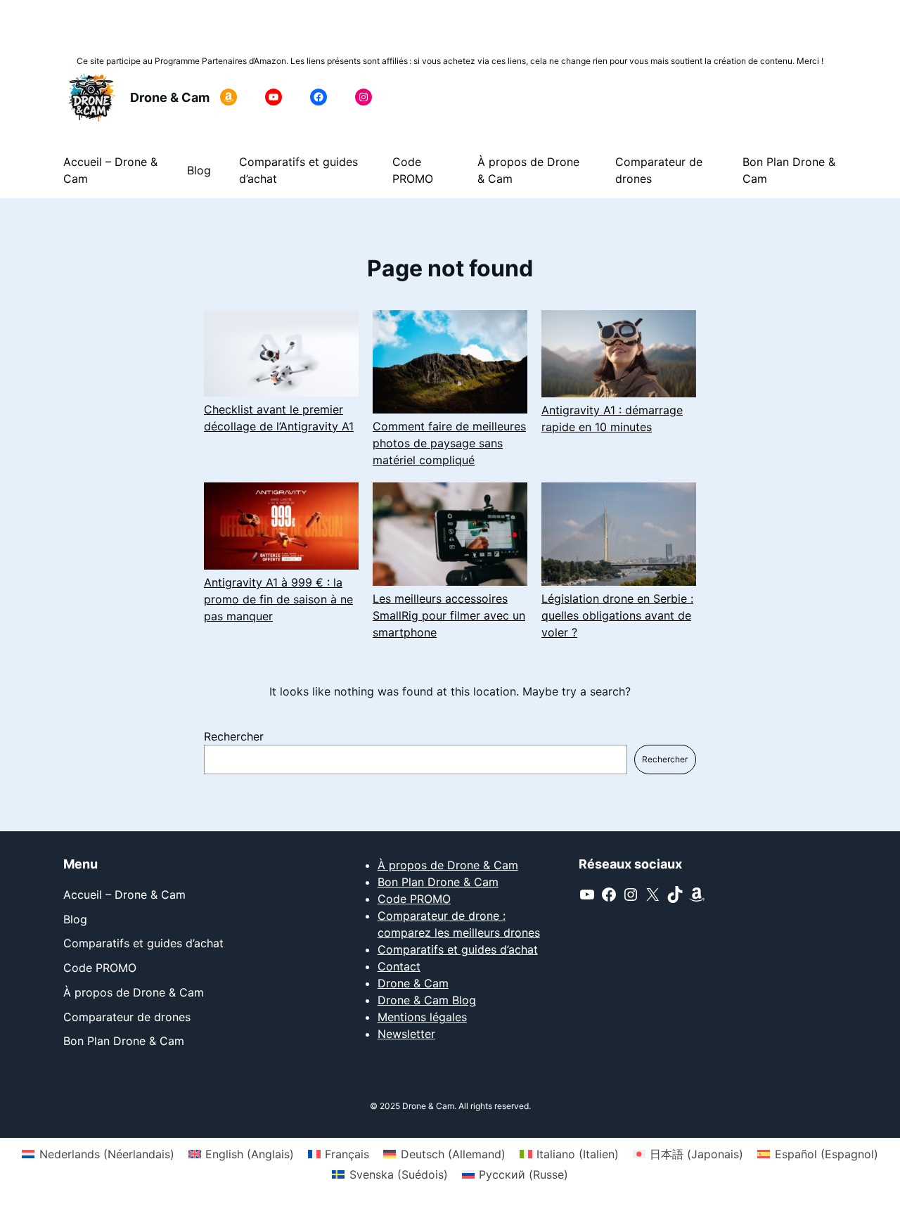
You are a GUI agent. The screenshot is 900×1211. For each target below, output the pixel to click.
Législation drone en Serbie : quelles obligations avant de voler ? (617, 615)
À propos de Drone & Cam (448, 865)
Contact (399, 966)
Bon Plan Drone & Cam (438, 882)
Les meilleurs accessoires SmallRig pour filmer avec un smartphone (449, 615)
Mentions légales (422, 1017)
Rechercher (234, 736)
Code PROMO (414, 899)
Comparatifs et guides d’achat (458, 949)
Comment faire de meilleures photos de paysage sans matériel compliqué (449, 443)
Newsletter (406, 1034)
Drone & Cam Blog (427, 1000)
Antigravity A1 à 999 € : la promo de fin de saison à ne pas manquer (278, 599)
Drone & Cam (170, 97)
